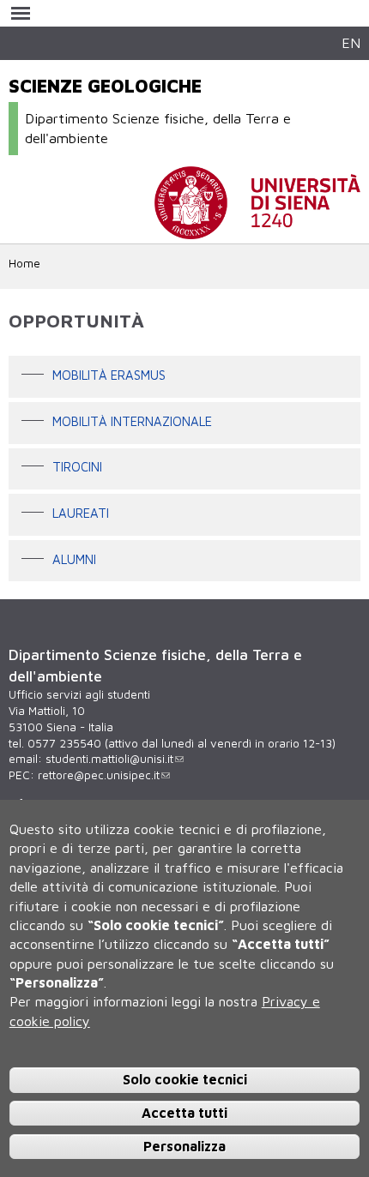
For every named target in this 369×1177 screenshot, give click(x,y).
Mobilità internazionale (132, 421)
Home (24, 263)
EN (351, 42)
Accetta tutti (184, 1112)
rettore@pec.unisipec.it (99, 775)
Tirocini (77, 467)
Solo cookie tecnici (185, 1079)
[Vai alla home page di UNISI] (257, 230)
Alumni (74, 559)
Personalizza (184, 1146)
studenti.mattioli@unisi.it (109, 759)
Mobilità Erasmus (109, 375)
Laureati (80, 513)
